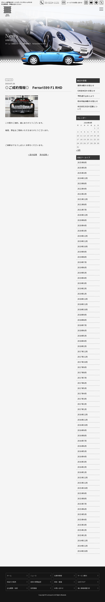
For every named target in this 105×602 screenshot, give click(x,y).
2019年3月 (82, 283)
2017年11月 (82, 356)
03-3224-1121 (52, 2)
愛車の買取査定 (35, 582)
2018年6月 (82, 330)
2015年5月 (82, 514)
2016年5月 (82, 451)
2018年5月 (82, 335)
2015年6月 (82, 509)
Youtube (91, 2)
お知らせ (15, 44)
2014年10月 (82, 551)
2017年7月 (82, 377)
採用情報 (33, 588)
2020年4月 (82, 225)
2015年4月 (82, 519)
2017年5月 (82, 388)
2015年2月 (82, 530)
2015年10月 (82, 488)
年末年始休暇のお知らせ (87, 101)
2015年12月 (82, 477)
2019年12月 (82, 236)
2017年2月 (82, 404)
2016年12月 (82, 414)
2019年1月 (82, 293)
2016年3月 (82, 461)
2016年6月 (82, 446)
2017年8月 (82, 372)
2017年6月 (82, 383)
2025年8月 (82, 162)
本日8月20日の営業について (87, 107)
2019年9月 (82, 251)
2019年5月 (82, 272)
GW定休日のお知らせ (86, 90)
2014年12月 (82, 540)
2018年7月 (82, 325)
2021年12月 (82, 199)
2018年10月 (82, 309)
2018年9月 (82, 314)
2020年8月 (82, 220)
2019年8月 (82, 257)
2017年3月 (82, 398)
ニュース (33, 575)
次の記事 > (44, 154)
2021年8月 (82, 204)
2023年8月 (82, 183)
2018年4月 (82, 341)
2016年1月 (82, 472)
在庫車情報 (58, 575)
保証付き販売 (11, 582)
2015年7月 (82, 503)
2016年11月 (82, 419)
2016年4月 (82, 456)
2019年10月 (82, 246)
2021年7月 (82, 209)
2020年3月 (82, 230)
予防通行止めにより (85, 96)
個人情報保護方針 (84, 588)
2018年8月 (82, 320)
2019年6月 (82, 267)
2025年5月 (82, 167)
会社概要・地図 (12, 588)
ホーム (7, 44)
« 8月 (78, 150)
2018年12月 (82, 299)
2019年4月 (82, 278)
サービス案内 (82, 575)
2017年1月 (82, 409)
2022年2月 (82, 194)
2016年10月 (82, 425)
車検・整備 (58, 582)
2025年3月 (82, 173)
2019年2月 (82, 288)
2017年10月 (82, 362)
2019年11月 (82, 241)
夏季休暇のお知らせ (85, 85)
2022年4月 (82, 188)
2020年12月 (82, 215)
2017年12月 (82, 351)
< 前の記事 (32, 154)
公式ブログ (81, 582)
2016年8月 (82, 435)
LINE (96, 2)
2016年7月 (82, 440)
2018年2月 (82, 346)
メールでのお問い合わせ (74, 2)
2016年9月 (82, 430)
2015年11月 (82, 482)
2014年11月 (82, 545)
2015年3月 (82, 524)
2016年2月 (82, 467)
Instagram (86, 2)
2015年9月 (82, 493)
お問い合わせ (58, 588)
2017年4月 (82, 393)
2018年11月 (82, 304)
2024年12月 (82, 178)
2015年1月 (82, 535)
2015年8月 (82, 498)
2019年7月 (82, 262)
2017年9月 (82, 367)
